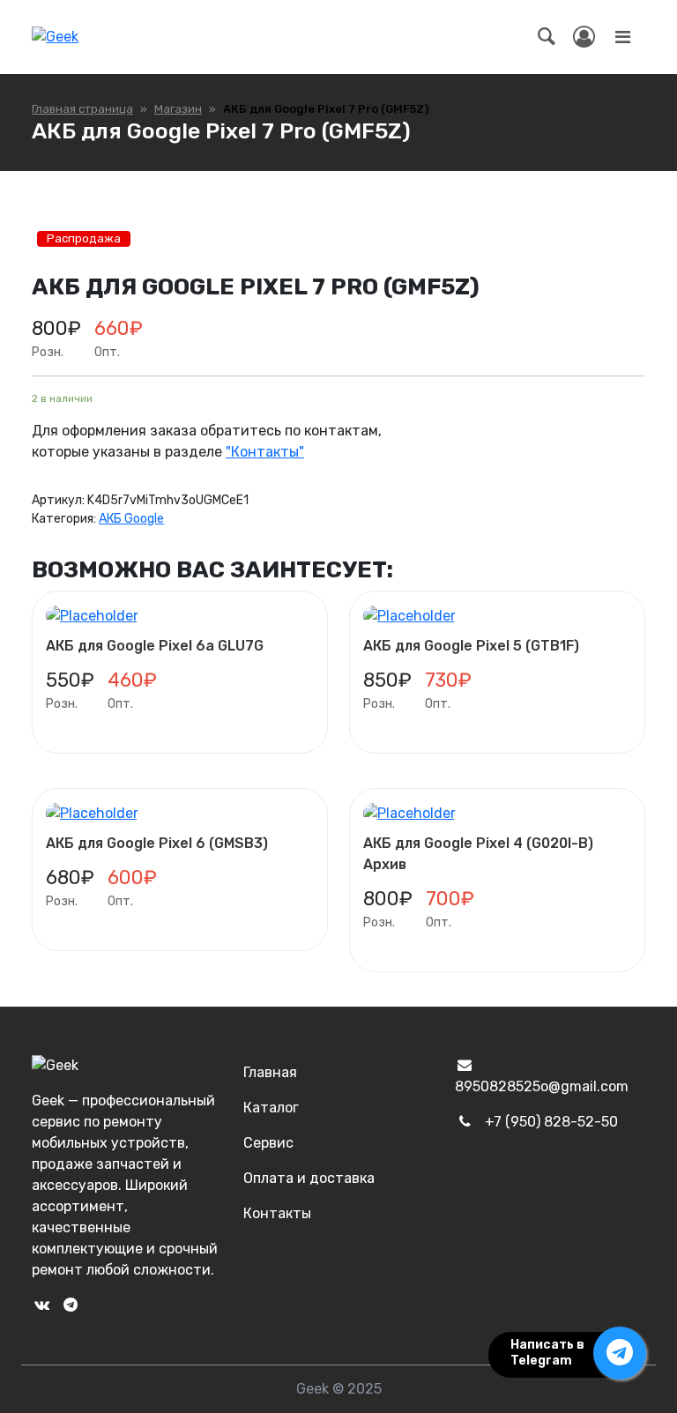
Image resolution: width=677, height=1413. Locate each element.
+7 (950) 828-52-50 (551, 1121)
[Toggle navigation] (622, 37)
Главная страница (82, 108)
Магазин (178, 108)
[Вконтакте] (41, 1305)
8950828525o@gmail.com (542, 1086)
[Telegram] (69, 1305)
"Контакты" (265, 451)
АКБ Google (131, 518)
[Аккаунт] (584, 37)
